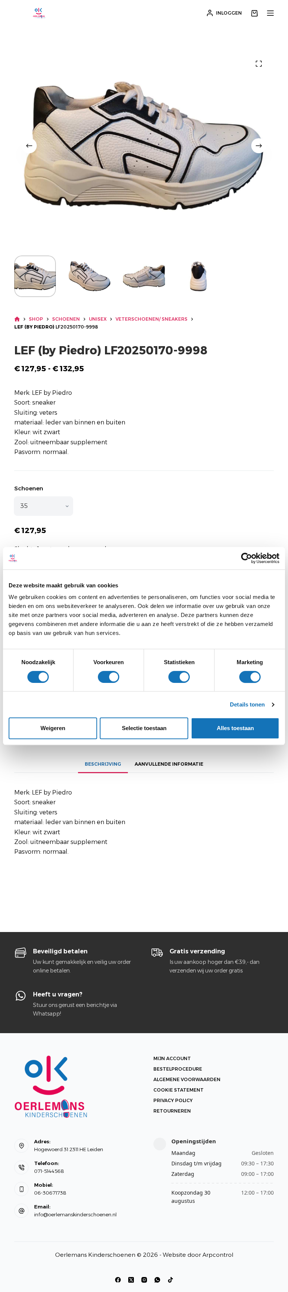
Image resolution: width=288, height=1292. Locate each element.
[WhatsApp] (157, 1280)
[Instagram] (144, 1280)
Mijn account (172, 1058)
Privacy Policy (173, 1100)
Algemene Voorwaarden (186, 1079)
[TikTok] (170, 1280)
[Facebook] (118, 1280)
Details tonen (247, 704)
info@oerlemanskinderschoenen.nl (75, 1214)
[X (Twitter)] (131, 1280)
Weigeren (52, 728)
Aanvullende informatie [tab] (169, 764)
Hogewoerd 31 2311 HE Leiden (68, 1149)
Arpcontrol (217, 1254)
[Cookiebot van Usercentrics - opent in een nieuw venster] (246, 558)
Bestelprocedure (177, 1069)
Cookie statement (178, 1090)
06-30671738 (50, 1193)
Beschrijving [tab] (103, 764)
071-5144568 (49, 1171)
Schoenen (28, 488)
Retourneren (172, 1111)
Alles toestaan (235, 728)
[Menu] (270, 13)
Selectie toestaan (144, 728)
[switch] (108, 677)
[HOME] (17, 319)
